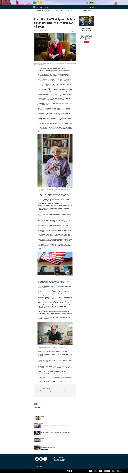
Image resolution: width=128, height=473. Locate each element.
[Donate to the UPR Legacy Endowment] (86, 21)
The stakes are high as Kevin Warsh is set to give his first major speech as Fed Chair (56, 432)
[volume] (37, 7)
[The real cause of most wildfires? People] (37, 447)
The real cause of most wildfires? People (48, 447)
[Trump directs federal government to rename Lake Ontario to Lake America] (37, 425)
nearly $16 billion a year (55, 88)
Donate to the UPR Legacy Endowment (86, 29)
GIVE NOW (86, 42)
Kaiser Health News (41, 377)
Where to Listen (45, 10)
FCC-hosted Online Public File (59, 457)
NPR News (36, 15)
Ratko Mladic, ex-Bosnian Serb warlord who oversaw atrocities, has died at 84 (54, 439)
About (62, 10)
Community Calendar (86, 10)
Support (67, 10)
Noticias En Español (37, 10)
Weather (78, 10)
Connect (72, 10)
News (51, 10)
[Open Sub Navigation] (52, 10)
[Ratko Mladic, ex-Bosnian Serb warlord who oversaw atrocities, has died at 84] (37, 440)
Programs (56, 10)
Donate (92, 2)
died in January (69, 195)
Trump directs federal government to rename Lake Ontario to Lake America (54, 425)
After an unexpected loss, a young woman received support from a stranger (54, 417)
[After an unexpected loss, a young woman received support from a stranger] (37, 418)
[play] (34, 7)
